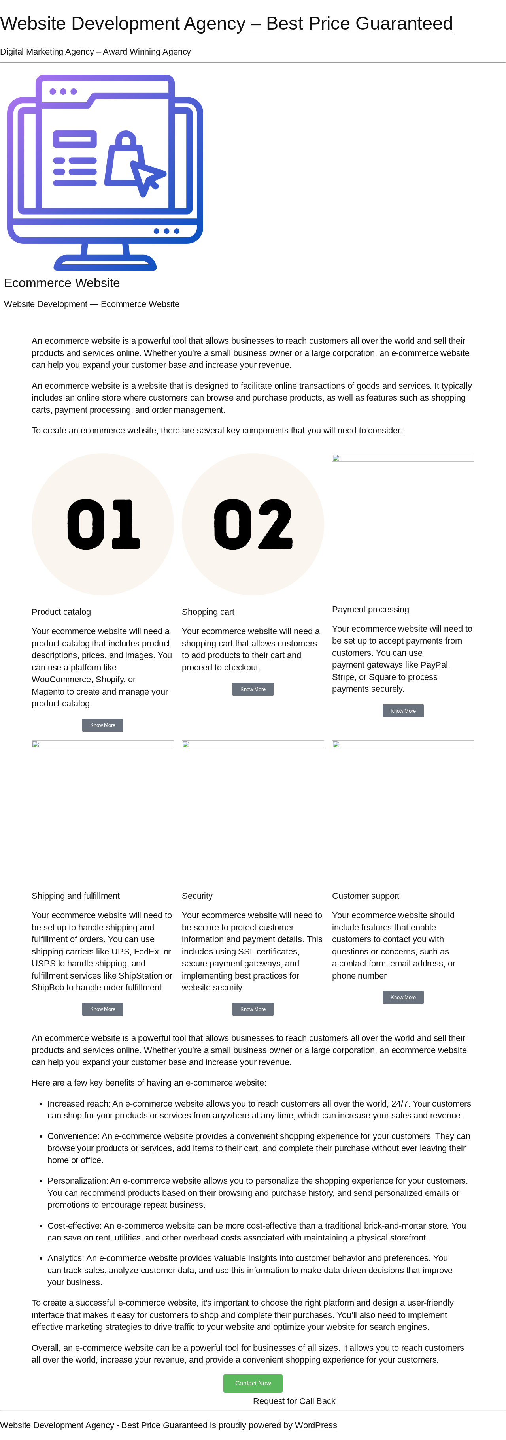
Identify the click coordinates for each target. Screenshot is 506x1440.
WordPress (316, 1425)
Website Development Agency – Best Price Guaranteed (226, 23)
